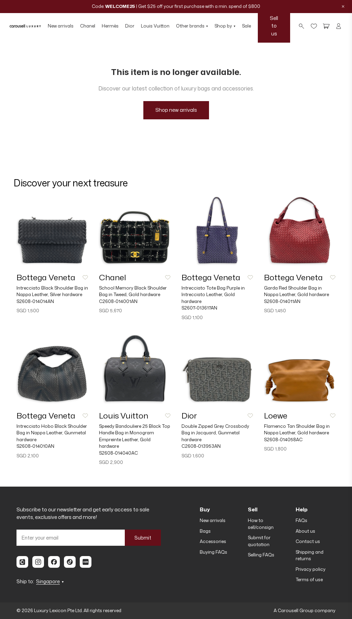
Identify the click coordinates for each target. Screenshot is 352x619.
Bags (205, 531)
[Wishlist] (314, 26)
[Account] (338, 26)
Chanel (87, 26)
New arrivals (61, 26)
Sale (246, 26)
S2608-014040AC (118, 453)
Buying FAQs (213, 552)
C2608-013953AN (201, 446)
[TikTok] (70, 562)
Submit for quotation (259, 540)
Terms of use (309, 579)
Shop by (224, 26)
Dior (129, 26)
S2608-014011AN (282, 301)
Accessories (213, 541)
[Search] (301, 26)
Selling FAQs (261, 555)
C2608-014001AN (118, 301)
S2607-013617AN (199, 308)
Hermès (110, 26)
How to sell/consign (261, 523)
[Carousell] (22, 562)
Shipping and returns (309, 555)
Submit (142, 537)
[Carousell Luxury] (25, 25)
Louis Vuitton (155, 26)
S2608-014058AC (283, 439)
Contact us (308, 541)
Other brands (192, 26)
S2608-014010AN (35, 446)
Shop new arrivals (176, 109)
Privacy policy (311, 569)
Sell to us (274, 25)
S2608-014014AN (35, 301)
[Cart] (326, 26)
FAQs (301, 520)
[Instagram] (38, 562)
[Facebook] (54, 562)
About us (305, 531)
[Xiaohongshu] (85, 562)
